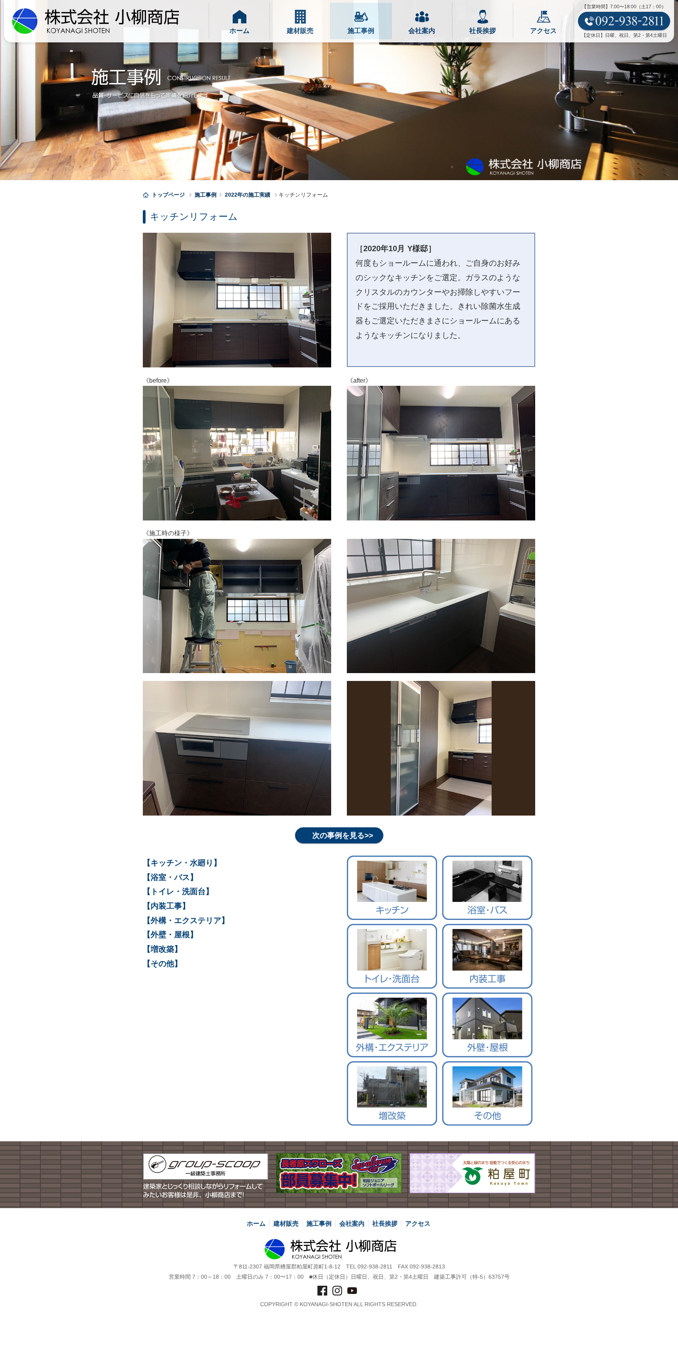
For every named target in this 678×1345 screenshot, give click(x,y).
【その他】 (162, 963)
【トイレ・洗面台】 (178, 891)
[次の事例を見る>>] (339, 827)
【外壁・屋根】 (170, 934)
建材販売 (286, 1223)
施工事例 (206, 195)
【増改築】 (162, 949)
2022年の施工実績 (247, 195)
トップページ (169, 195)
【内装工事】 (166, 906)
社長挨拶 (384, 1223)
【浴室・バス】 (170, 877)
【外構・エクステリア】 (186, 920)
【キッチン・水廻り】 (182, 862)
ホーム (256, 1223)
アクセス (417, 1223)
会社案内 (352, 1223)
